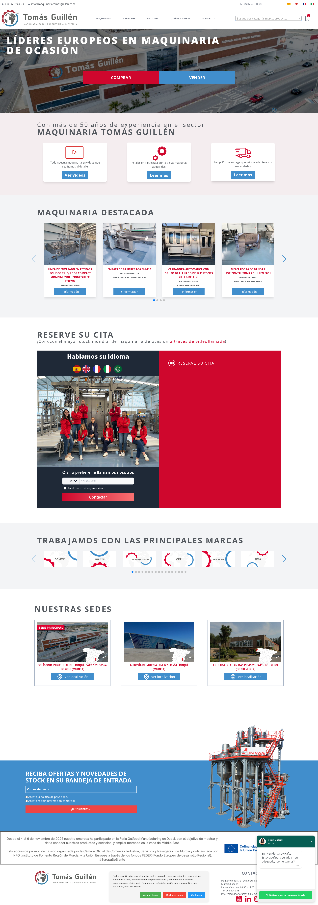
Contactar (98, 497)
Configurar (196, 895)
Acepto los (86, 488)
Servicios (129, 18)
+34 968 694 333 (230, 890)
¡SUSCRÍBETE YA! (81, 809)
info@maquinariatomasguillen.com (240, 893)
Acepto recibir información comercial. (51, 801)
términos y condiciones (92, 488)
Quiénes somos (180, 18)
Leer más (159, 175)
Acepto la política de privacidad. (48, 797)
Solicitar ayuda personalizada (285, 895)
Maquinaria (103, 18)
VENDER (197, 77)
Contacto (208, 18)
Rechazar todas (174, 895)
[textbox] (268, 18)
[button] (154, 300)
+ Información (70, 292)
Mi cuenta (246, 3)
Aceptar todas (150, 895)
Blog (259, 3)
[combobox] (268, 18)
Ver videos (75, 175)
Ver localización (76, 676)
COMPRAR (121, 77)
